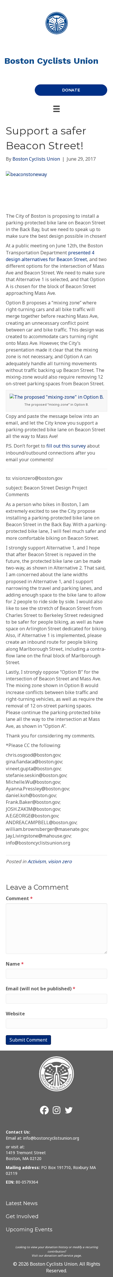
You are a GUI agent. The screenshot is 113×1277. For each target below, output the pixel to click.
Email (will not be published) (40, 988)
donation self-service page (62, 1255)
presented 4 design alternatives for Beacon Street (50, 256)
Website (15, 1013)
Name (15, 964)
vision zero (60, 861)
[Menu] (56, 109)
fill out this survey (66, 446)
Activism (37, 861)
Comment (19, 898)
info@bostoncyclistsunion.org (51, 1138)
